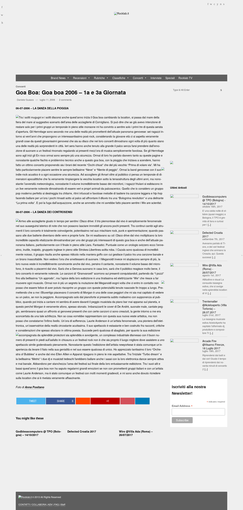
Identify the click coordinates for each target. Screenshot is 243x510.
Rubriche (99, 78)
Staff (63, 504)
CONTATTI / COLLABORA (32, 504)
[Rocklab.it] (121, 13)
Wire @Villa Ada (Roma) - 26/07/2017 (212, 268)
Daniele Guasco (25, 99)
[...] (209, 224)
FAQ (56, 504)
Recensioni (79, 78)
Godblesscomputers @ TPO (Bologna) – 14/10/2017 (38, 433)
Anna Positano (34, 387)
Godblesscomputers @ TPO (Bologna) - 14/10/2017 (214, 200)
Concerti (138, 78)
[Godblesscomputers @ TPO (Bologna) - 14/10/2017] (184, 203)
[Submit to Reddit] (83, 401)
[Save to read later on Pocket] (127, 401)
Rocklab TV (185, 78)
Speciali (170, 78)
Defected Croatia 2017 (81, 431)
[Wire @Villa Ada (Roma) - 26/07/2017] (184, 272)
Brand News (58, 78)
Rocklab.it (26, 497)
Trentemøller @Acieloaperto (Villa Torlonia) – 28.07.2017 (214, 306)
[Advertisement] (123, 45)
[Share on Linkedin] (142, 401)
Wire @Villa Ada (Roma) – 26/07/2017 (136, 433)
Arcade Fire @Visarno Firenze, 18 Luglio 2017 (213, 344)
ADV (50, 504)
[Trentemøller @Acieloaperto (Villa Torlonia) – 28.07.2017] (184, 308)
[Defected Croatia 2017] (184, 239)
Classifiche (118, 78)
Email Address (182, 406)
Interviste (156, 78)
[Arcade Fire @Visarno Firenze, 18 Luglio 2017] (184, 348)
